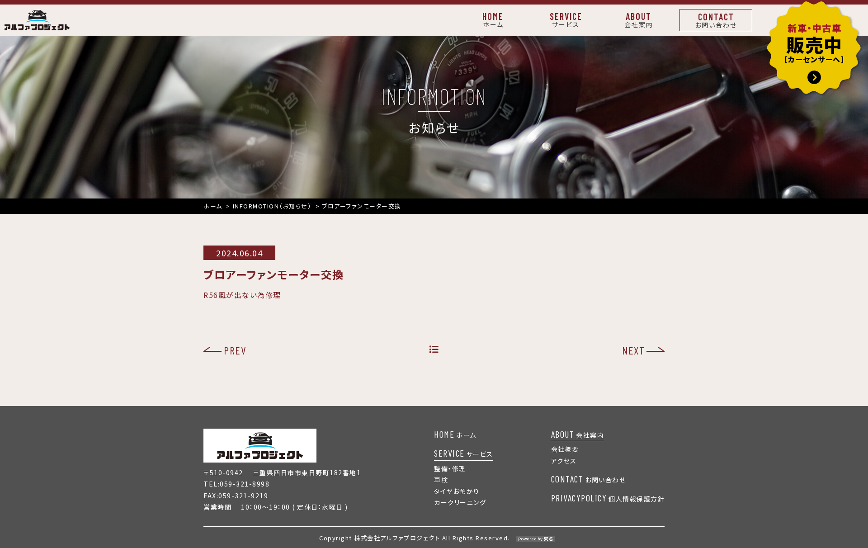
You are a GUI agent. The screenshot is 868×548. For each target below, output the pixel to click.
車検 (441, 479)
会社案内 (577, 434)
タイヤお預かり (457, 491)
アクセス (564, 460)
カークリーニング (460, 502)
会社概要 (565, 449)
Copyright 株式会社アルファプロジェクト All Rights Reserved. (414, 538)
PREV (235, 350)
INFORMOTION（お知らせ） (272, 206)
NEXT (633, 350)
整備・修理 (450, 468)
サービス (463, 453)
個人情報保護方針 (608, 498)
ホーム (212, 206)
